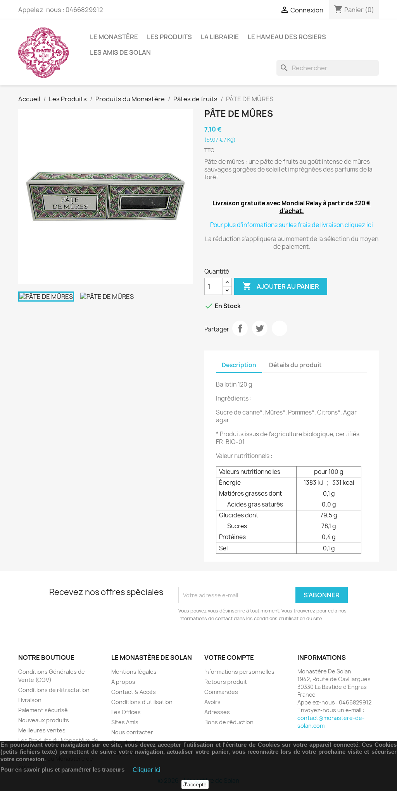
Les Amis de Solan (120, 52)
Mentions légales (134, 671)
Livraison (29, 700)
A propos (123, 681)
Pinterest (279, 328)
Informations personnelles (239, 671)
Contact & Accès (133, 692)
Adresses (217, 712)
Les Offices (126, 712)
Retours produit (225, 681)
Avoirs (212, 702)
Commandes (221, 692)
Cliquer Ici (147, 770)
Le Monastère (114, 37)
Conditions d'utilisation (142, 702)
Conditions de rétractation (54, 690)
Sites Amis (124, 722)
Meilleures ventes (42, 730)
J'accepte (195, 784)
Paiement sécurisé (43, 710)
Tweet (260, 328)
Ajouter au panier (280, 286)
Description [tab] (239, 365)
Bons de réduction (229, 722)
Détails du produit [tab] (295, 365)
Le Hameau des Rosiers (287, 37)
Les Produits (169, 37)
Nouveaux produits (43, 720)
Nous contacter (132, 732)
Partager (240, 328)
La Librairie (220, 37)
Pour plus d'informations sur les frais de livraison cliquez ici (291, 225)
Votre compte (229, 657)
